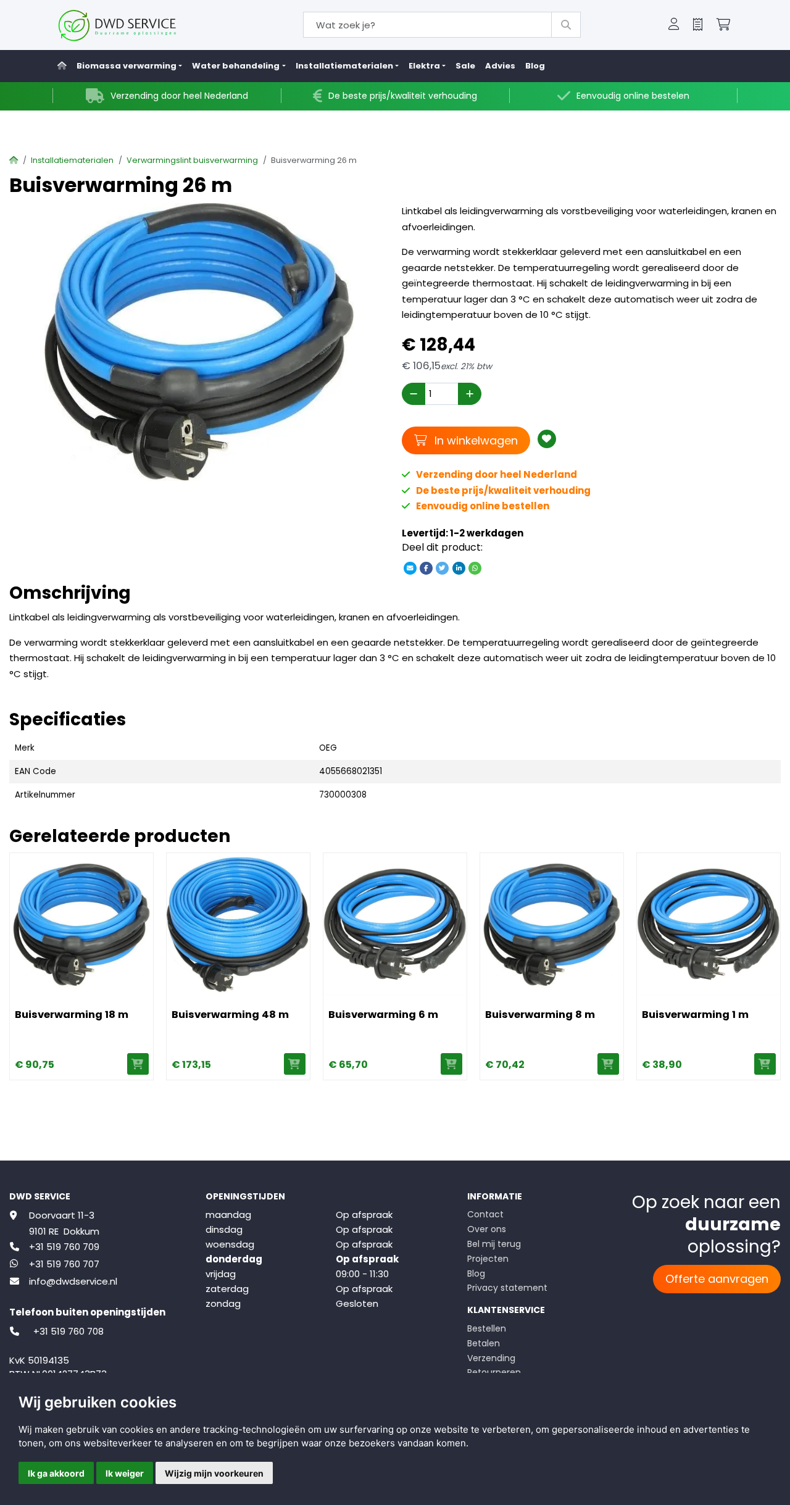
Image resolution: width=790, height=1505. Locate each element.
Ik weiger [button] (125, 1473)
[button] (674, 25)
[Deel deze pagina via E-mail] (410, 567)
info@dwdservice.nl (73, 1281)
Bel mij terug (494, 1244)
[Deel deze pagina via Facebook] (426, 567)
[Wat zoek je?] (566, 25)
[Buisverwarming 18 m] (81, 924)
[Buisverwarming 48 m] (238, 924)
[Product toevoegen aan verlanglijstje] (547, 439)
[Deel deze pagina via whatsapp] (475, 567)
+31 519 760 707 (64, 1263)
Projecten (488, 1259)
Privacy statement (507, 1288)
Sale (465, 66)
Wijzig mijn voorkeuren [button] (214, 1473)
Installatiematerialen (72, 160)
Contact (485, 1214)
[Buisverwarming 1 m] (708, 924)
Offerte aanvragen (716, 1278)
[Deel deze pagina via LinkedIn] (459, 567)
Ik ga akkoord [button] (56, 1473)
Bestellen (486, 1328)
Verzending (491, 1358)
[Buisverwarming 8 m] (551, 924)
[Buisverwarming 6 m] (395, 924)
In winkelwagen (474, 440)
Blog (535, 66)
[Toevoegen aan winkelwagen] (138, 1064)
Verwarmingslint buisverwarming (192, 160)
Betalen (483, 1343)
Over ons (486, 1229)
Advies (500, 66)
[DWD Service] (137, 25)
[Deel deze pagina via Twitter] (442, 567)
